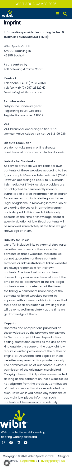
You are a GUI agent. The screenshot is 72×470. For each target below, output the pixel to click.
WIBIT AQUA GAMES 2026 (36, 4)
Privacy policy (49, 461)
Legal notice (28, 461)
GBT (64, 461)
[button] (7, 463)
